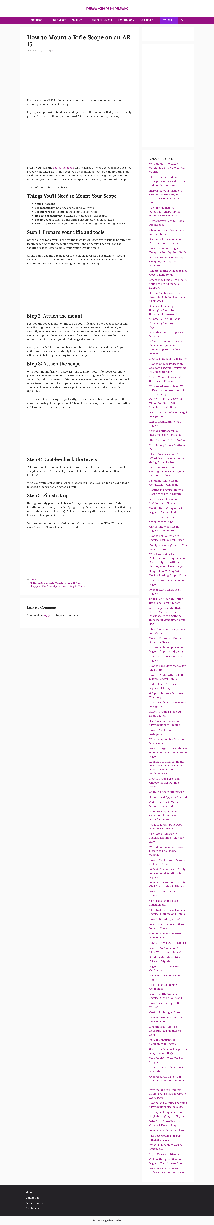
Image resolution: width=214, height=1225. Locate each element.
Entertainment (102, 20)
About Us (31, 1192)
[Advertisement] (79, 77)
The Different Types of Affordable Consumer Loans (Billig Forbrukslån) (166, 458)
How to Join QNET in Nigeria (167, 440)
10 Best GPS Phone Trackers (166, 1130)
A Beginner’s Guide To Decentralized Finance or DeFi (165, 1030)
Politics (76, 20)
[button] (182, 20)
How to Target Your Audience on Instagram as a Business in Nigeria (168, 752)
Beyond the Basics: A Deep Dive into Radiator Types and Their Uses (167, 296)
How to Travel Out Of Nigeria (168, 942)
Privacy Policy (34, 1203)
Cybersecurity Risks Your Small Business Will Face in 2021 (166, 1080)
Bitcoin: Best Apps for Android (168, 797)
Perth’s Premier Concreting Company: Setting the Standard (166, 261)
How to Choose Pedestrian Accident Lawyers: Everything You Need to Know (167, 367)
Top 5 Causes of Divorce (164, 1154)
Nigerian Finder (107, 8)
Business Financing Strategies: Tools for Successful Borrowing (163, 310)
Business (36, 20)
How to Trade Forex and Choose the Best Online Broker (164, 782)
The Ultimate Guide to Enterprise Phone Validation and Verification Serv (167, 181)
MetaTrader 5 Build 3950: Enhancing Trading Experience (165, 323)
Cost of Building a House (165, 1012)
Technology (126, 20)
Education (59, 20)
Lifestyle (146, 20)
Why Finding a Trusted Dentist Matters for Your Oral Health (167, 168)
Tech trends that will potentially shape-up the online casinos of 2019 (165, 211)
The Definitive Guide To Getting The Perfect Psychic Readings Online (167, 471)
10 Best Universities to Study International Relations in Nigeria (167, 873)
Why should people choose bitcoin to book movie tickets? (166, 850)
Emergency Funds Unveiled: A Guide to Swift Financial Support (168, 283)
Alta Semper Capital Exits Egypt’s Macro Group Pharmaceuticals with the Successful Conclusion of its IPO (167, 615)
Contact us (32, 1197)
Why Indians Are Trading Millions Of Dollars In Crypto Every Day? (167, 1093)
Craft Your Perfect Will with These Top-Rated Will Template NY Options (166, 403)
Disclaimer (32, 1208)
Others (167, 20)
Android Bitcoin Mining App (166, 791)
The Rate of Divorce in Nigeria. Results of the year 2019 (166, 837)
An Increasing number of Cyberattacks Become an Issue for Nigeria (164, 815)
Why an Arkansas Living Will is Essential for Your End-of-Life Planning (167, 390)
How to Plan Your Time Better (168, 358)
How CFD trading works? (165, 919)
